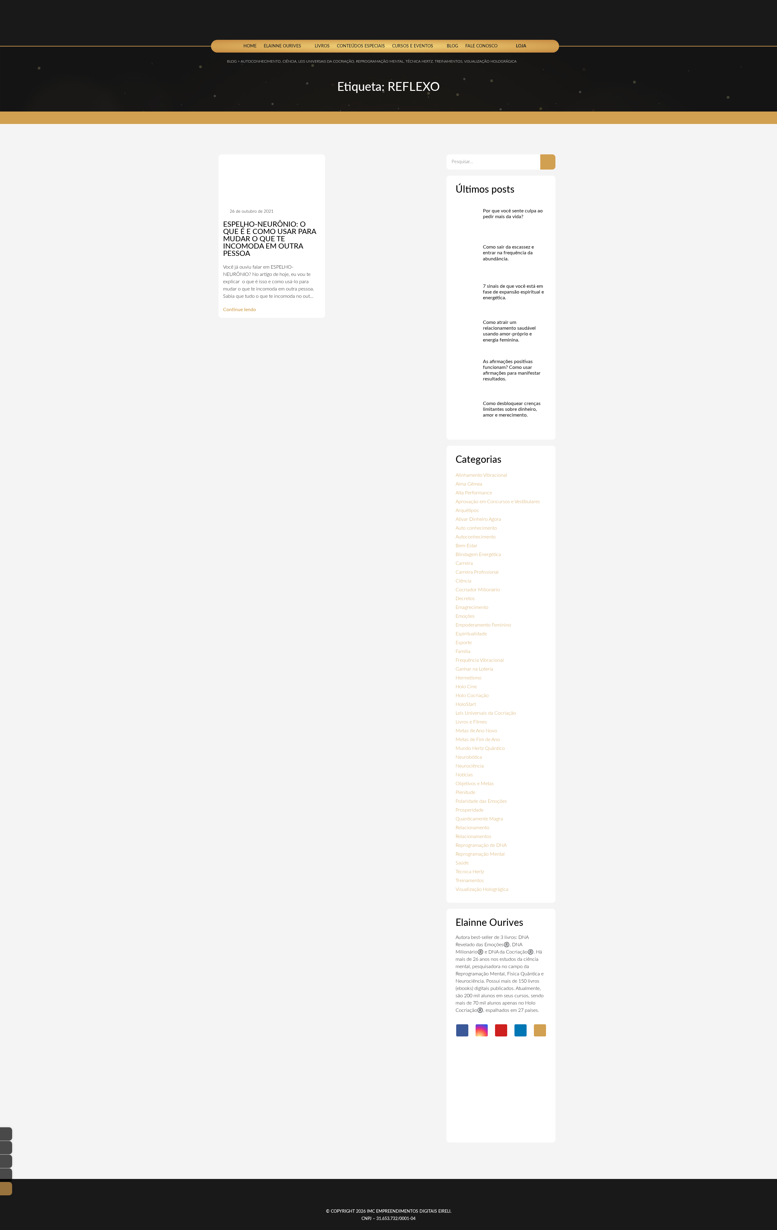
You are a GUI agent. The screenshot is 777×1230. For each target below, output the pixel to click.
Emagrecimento (472, 607)
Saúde (462, 863)
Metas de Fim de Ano (478, 739)
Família (463, 651)
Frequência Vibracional (480, 660)
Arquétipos (467, 510)
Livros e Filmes (471, 722)
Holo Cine (466, 686)
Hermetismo (468, 677)
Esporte (464, 642)
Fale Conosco (481, 46)
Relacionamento (472, 827)
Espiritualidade (471, 633)
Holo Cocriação (472, 695)
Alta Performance (474, 492)
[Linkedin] (520, 1030)
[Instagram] (482, 1030)
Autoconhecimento (476, 536)
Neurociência (470, 766)
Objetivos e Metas (475, 783)
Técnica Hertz (470, 871)
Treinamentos (470, 880)
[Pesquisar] (547, 162)
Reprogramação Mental (480, 854)
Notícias (464, 774)
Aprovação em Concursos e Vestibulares (498, 501)
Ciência (463, 581)
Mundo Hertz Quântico (480, 748)
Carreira (464, 563)
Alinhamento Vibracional (481, 475)
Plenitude (465, 792)
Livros (322, 46)
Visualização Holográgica (482, 889)
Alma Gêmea (469, 484)
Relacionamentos (473, 836)
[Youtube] (501, 1030)
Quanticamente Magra (479, 818)
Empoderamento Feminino (483, 625)
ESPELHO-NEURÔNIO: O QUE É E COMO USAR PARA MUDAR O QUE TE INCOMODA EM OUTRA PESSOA (269, 239)
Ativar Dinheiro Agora (478, 519)
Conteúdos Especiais (361, 46)
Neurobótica (469, 757)
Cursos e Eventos (412, 46)
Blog (452, 46)
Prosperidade (470, 810)
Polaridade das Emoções (481, 801)
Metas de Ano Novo (476, 730)
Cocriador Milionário (478, 589)
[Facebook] (462, 1030)
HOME (249, 46)
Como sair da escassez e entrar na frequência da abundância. (508, 253)
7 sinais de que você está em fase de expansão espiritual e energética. (513, 292)
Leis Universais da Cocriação (486, 713)
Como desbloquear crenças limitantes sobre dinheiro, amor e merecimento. (512, 409)
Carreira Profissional (477, 572)
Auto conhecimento (476, 528)
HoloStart (466, 704)
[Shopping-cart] (540, 1030)
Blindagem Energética (478, 554)
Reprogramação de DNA (481, 845)
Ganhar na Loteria (474, 669)
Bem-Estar (466, 545)
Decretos (465, 598)
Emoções (465, 616)
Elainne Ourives (282, 46)
